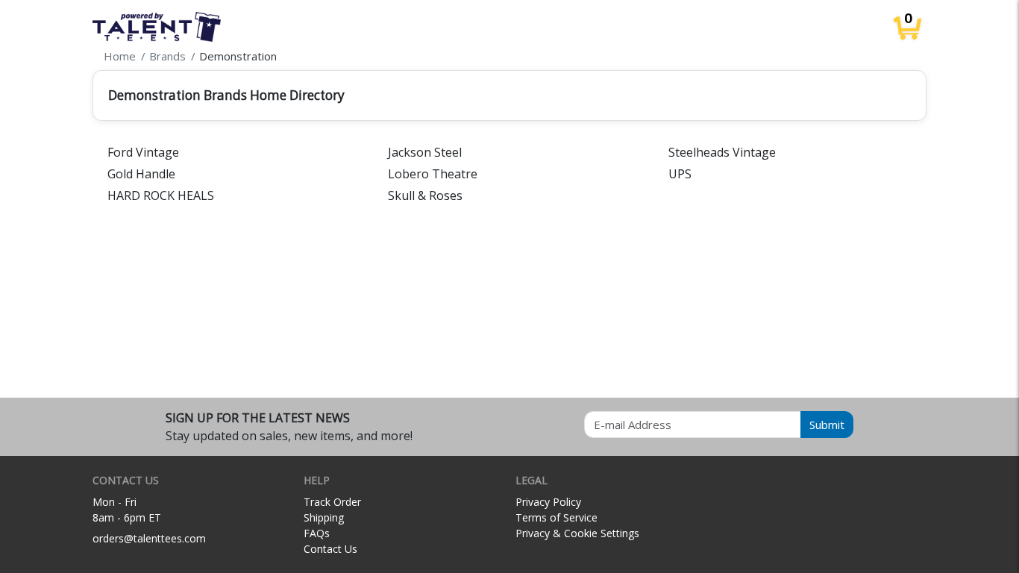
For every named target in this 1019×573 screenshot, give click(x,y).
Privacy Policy (548, 502)
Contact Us (330, 549)
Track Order (332, 502)
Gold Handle (141, 174)
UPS (680, 174)
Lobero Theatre (432, 174)
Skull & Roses (425, 195)
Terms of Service (556, 517)
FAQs (317, 533)
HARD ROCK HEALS (160, 195)
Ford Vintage (143, 152)
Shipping (324, 517)
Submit (826, 424)
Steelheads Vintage (722, 152)
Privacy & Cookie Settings (577, 533)
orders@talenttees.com (149, 538)
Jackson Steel (425, 152)
